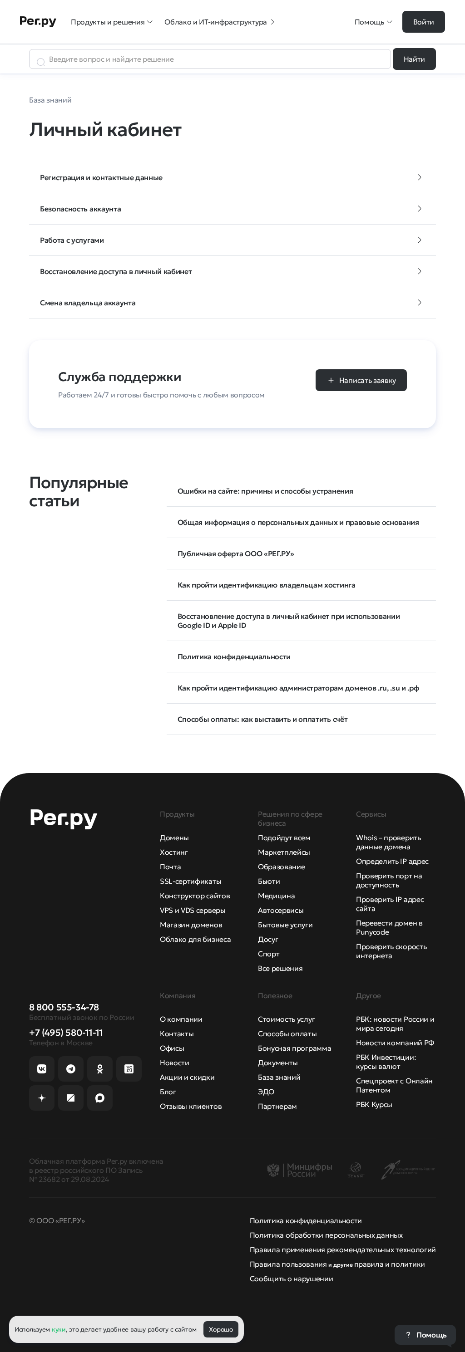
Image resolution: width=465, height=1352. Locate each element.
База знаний (279, 1077)
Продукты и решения (107, 21)
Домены (174, 837)
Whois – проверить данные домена (388, 842)
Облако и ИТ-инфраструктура (215, 21)
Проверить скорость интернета (391, 951)
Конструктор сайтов (195, 895)
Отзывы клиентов (191, 1106)
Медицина (276, 895)
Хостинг (174, 852)
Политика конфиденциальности (234, 656)
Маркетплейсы (284, 852)
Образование (281, 866)
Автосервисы (280, 910)
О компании (181, 1019)
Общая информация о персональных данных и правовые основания (298, 522)
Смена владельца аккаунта (87, 302)
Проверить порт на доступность (389, 880)
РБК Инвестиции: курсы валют (386, 1062)
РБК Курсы (374, 1104)
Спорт (268, 953)
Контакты (176, 1033)
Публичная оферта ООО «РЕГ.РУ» (236, 553)
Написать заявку (367, 380)
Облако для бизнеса (195, 939)
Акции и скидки (187, 1077)
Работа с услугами (72, 240)
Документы (278, 1062)
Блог (168, 1091)
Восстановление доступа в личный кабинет (116, 271)
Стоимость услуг (286, 1019)
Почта (170, 866)
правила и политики (389, 1264)
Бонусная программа (294, 1048)
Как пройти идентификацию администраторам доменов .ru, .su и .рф (298, 687)
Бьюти (269, 881)
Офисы (172, 1048)
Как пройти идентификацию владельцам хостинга (267, 584)
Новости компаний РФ (395, 1042)
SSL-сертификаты (190, 881)
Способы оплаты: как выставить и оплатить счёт (263, 719)
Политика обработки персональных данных (326, 1234)
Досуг (268, 939)
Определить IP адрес (392, 861)
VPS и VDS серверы (193, 910)
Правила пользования (288, 1264)
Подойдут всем (284, 837)
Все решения (280, 968)
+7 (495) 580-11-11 (66, 1032)
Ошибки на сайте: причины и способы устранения (265, 490)
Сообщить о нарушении (291, 1278)
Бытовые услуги (285, 924)
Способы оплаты (287, 1033)
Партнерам (277, 1106)
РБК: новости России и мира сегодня (395, 1023)
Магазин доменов (191, 924)
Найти (414, 59)
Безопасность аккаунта (80, 208)
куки (59, 1329)
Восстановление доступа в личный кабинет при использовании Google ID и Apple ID (289, 621)
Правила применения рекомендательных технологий (343, 1249)
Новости (174, 1062)
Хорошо (220, 1329)
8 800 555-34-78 (64, 1007)
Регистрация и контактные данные (101, 177)
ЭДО (266, 1091)
